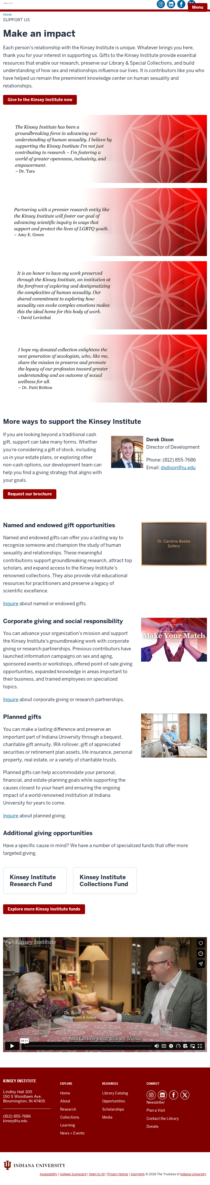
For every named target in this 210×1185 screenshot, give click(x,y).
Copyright (138, 1174)
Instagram (151, 1095)
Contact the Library (162, 1118)
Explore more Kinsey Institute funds (44, 909)
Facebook (173, 1095)
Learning (67, 1125)
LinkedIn (162, 1095)
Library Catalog (115, 1093)
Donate (152, 1126)
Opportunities (113, 1101)
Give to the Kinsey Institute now (40, 99)
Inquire (10, 603)
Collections (69, 1117)
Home (65, 1093)
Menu (197, 7)
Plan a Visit (155, 1110)
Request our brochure (30, 494)
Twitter (185, 1095)
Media (107, 1117)
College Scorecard (73, 1174)
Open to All (97, 1174)
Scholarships (113, 1109)
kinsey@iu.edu (15, 1121)
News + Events (72, 1133)
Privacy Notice (117, 1174)
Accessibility (48, 1174)
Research (68, 1109)
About (65, 1101)
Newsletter (155, 1102)
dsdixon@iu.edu (178, 468)
